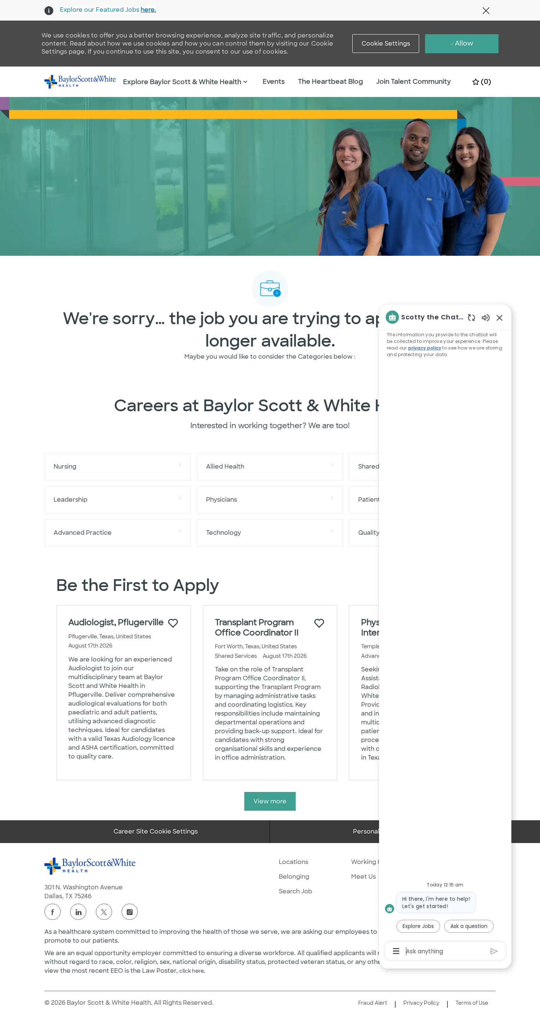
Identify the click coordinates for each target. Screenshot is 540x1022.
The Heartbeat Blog (330, 81)
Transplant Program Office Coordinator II (257, 627)
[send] (494, 951)
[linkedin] (78, 912)
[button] (386, 43)
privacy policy (424, 348)
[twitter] (104, 912)
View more (270, 801)
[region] (445, 633)
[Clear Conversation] (471, 317)
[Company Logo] (80, 81)
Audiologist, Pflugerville (116, 622)
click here (191, 971)
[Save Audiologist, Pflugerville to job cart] (173, 623)
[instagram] (130, 912)
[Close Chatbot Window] (499, 317)
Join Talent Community (413, 81)
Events (274, 81)
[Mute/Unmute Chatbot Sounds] (485, 317)
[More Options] (396, 951)
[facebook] (52, 912)
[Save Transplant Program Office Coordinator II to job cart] (319, 623)
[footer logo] (90, 866)
